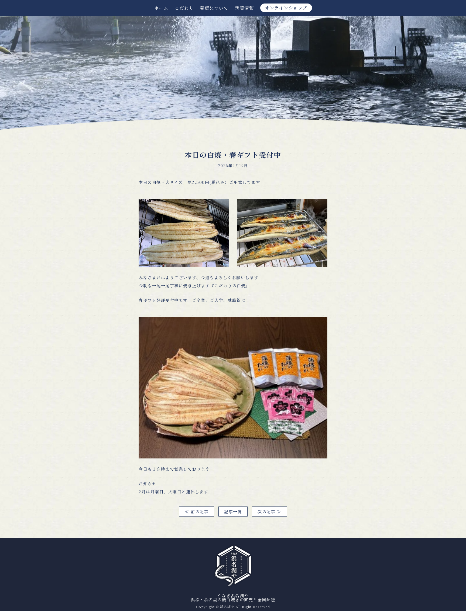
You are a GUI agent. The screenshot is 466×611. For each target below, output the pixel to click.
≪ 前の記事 (196, 511)
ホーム (161, 8)
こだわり (184, 8)
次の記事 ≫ (269, 511)
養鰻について (214, 8)
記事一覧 (233, 511)
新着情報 (244, 8)
